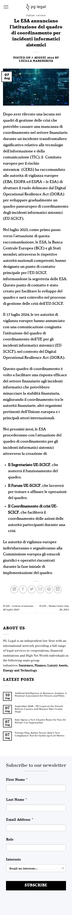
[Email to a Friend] (40, 589)
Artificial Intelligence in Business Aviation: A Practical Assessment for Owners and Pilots (41, 694)
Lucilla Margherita (36, 61)
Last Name (16, 799)
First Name (17, 779)
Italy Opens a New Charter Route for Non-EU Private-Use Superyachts (40, 721)
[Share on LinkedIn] (58, 589)
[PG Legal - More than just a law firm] (36, 7)
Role (9, 839)
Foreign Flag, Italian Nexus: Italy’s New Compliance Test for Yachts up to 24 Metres (39, 734)
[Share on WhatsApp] (14, 589)
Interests (13, 859)
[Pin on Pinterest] (49, 589)
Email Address (20, 819)
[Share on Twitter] (32, 589)
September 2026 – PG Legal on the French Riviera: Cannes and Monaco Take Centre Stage (39, 709)
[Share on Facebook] (23, 589)
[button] (6, 6)
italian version (36, 15)
